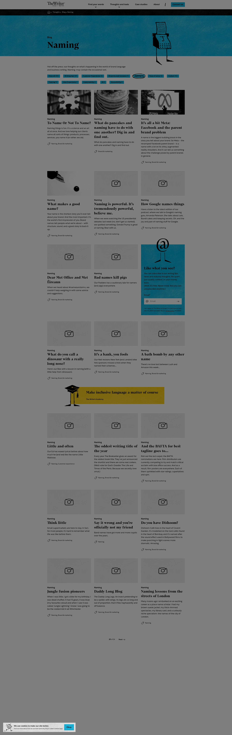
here (61, 728)
